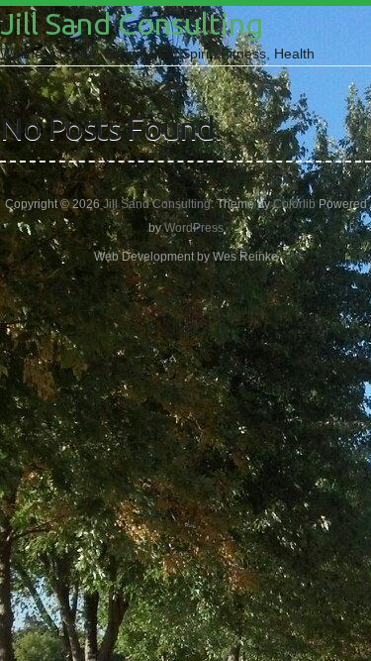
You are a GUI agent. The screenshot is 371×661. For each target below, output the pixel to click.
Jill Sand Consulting (131, 24)
